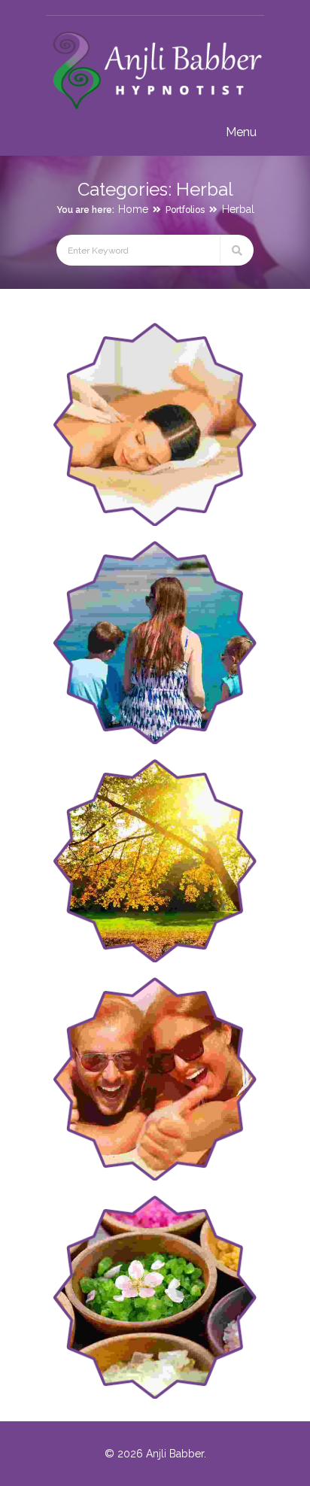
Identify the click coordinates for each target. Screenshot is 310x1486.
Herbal (238, 209)
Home (133, 209)
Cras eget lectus (167, 630)
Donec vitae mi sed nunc (189, 412)
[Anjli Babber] (155, 110)
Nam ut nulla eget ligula (196, 848)
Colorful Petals (166, 1285)
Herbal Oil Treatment (183, 1066)
